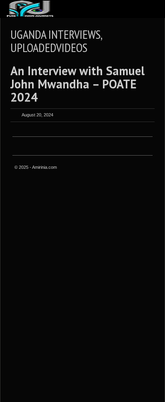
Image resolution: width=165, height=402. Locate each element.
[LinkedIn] (126, 168)
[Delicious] (136, 168)
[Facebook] (96, 168)
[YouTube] (146, 177)
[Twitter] (106, 168)
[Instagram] (116, 168)
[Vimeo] (146, 168)
